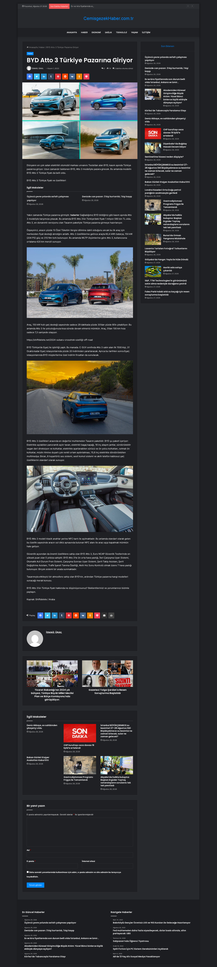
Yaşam (134, 32)
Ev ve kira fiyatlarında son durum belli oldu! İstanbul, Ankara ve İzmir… (103, 6)
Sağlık (108, 32)
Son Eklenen (167, 46)
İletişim (146, 32)
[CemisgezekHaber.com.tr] (108, 18)
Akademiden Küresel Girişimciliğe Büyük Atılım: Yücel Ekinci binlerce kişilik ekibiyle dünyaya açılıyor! (175, 96)
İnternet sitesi (88, 861)
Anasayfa (72, 32)
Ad (29, 850)
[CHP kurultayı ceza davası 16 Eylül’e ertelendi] (80, 733)
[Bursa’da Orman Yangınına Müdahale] (153, 239)
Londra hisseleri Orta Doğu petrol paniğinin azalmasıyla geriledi (163, 191)
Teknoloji (121, 32)
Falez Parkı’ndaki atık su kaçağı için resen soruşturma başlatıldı (167, 293)
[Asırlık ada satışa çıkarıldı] (153, 271)
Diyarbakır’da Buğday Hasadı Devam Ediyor (175, 145)
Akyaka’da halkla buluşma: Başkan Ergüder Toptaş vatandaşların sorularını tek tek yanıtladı (116, 781)
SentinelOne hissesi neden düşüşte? (164, 156)
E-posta (31, 861)
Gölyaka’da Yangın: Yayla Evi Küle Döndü (166, 259)
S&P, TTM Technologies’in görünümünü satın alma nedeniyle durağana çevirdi (166, 282)
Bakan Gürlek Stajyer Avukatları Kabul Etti (38, 759)
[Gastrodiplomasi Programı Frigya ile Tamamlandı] (80, 765)
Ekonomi (96, 32)
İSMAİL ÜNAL (38, 68)
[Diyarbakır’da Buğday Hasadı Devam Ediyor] (153, 147)
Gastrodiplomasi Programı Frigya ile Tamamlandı (78, 778)
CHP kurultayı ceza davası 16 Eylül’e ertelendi (79, 746)
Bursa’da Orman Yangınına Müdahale (174, 237)
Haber (84, 32)
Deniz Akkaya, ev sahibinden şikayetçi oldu (42, 727)
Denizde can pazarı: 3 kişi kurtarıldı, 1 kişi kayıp (107, 196)
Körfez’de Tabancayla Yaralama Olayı (165, 110)
